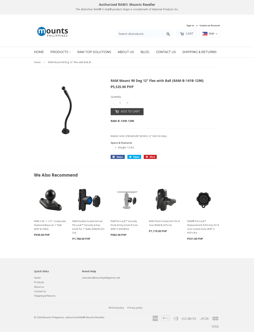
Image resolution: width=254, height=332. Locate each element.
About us (39, 286)
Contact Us (166, 52)
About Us (126, 52)
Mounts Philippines (53, 317)
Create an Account (210, 25)
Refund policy (116, 307)
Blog (145, 52)
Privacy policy (135, 307)
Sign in (190, 25)
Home (39, 52)
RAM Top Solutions (94, 52)
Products (59, 52)
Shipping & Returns (199, 52)
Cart (189, 33)
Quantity (116, 96)
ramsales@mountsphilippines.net (101, 277)
